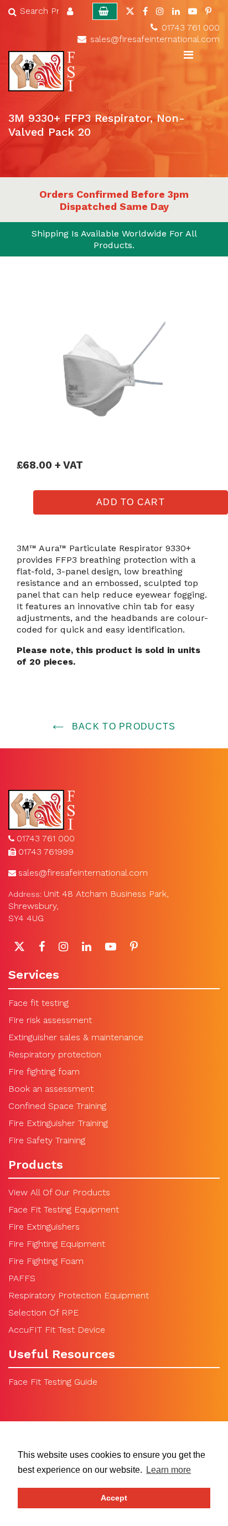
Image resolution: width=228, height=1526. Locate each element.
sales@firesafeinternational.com (155, 39)
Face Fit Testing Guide (52, 1381)
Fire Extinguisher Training (58, 1123)
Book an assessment (51, 1088)
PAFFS (21, 1278)
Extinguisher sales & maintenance (75, 1037)
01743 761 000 (191, 27)
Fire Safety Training (46, 1140)
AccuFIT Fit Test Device (56, 1329)
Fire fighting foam (44, 1071)
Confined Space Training (57, 1106)
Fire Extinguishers (44, 1226)
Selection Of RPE (43, 1312)
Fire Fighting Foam (46, 1261)
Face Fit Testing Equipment (63, 1209)
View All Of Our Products (59, 1192)
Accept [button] (114, 1497)
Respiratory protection (54, 1054)
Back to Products (122, 726)
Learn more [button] (168, 1469)
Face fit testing (38, 1003)
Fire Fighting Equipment (56, 1244)
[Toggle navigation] (188, 54)
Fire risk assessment (50, 1020)
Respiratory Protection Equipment (78, 1295)
